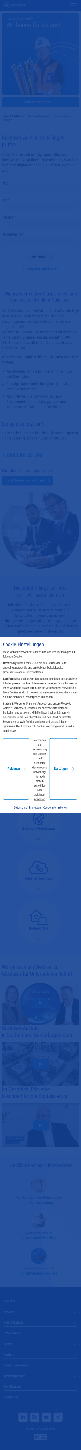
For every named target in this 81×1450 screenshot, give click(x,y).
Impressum (35, 808)
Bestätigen (61, 769)
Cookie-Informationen (55, 808)
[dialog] (40, 725)
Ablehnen (14, 769)
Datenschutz (20, 808)
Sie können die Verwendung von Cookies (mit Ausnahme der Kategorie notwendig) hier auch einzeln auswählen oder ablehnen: (39, 768)
